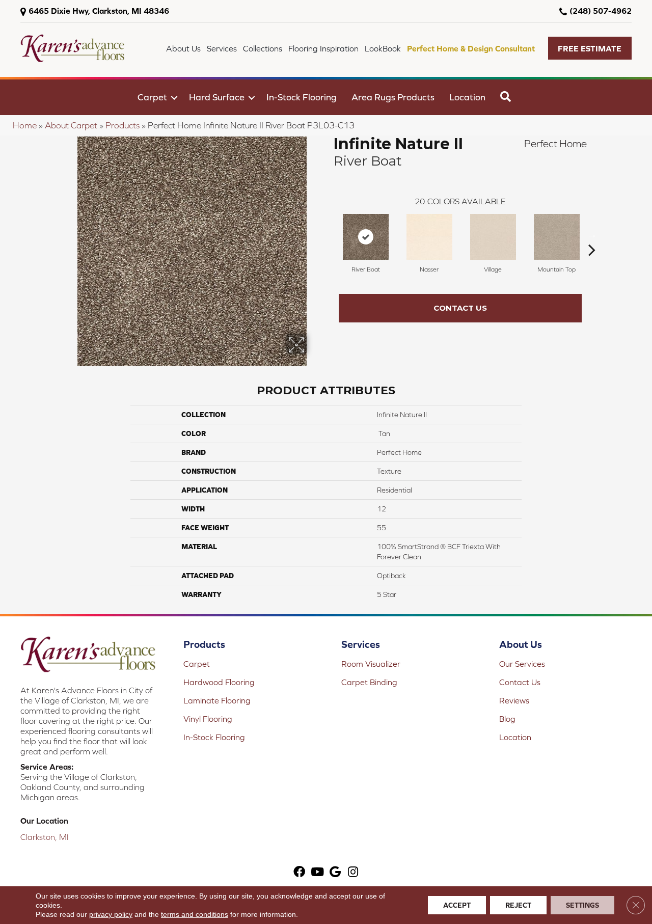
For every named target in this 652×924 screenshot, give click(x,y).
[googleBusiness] (335, 872)
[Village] (493, 236)
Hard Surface (216, 97)
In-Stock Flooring (301, 97)
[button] (590, 48)
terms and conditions (194, 914)
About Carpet (71, 125)
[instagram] (353, 872)
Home (25, 125)
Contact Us (460, 308)
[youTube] (317, 872)
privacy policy (110, 914)
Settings (582, 905)
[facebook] (299, 872)
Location (467, 97)
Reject (518, 905)
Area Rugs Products (392, 97)
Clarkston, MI (44, 836)
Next (592, 234)
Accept (457, 905)
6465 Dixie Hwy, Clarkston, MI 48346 (99, 10)
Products (122, 125)
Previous (328, 234)
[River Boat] (365, 236)
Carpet (152, 97)
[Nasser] (429, 236)
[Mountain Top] (556, 236)
